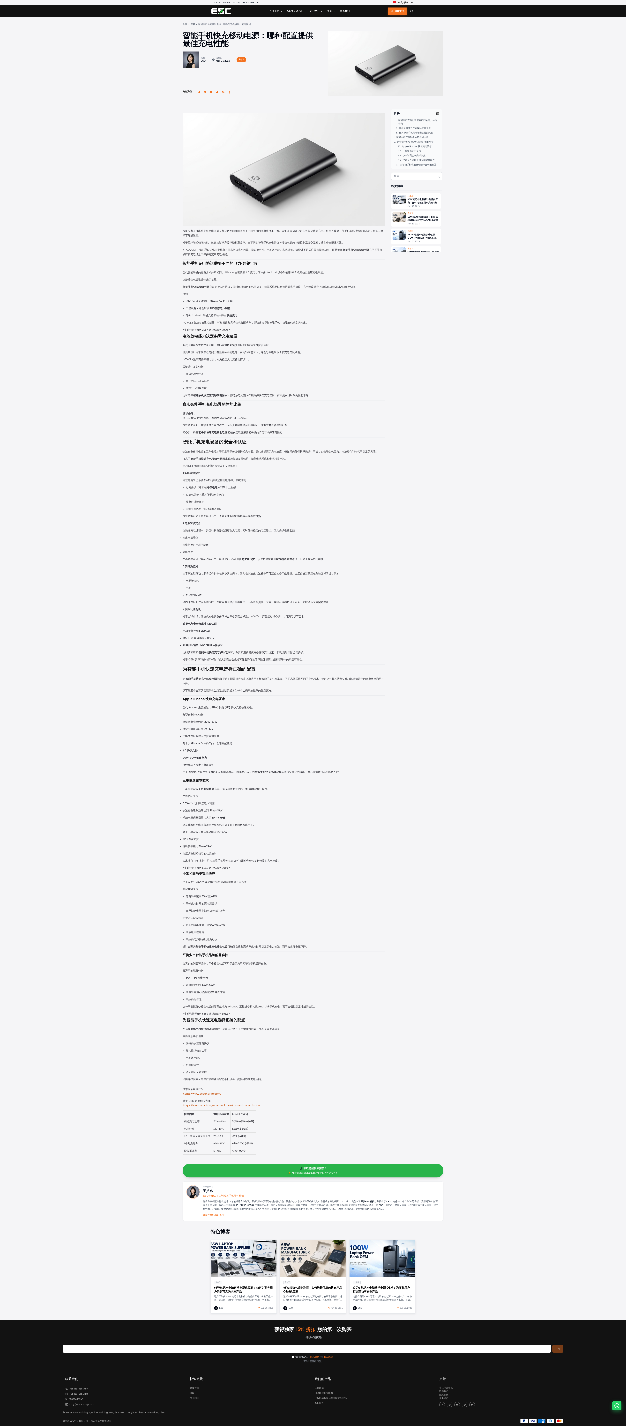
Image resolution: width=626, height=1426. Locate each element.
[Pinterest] (464, 1404)
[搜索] (438, 176)
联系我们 (345, 11)
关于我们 (194, 1398)
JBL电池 (319, 1403)
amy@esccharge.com (247, 3)
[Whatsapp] (616, 1405)
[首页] (221, 11)
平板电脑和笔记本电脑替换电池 (331, 1398)
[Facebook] (442, 1404)
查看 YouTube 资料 (215, 1215)
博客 (192, 24)
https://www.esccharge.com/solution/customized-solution (221, 1105)
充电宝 (241, 60)
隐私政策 (314, 1357)
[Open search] (411, 11)
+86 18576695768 (222, 3)
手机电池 (319, 1388)
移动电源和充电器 (324, 1393)
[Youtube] (457, 1404)
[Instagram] (449, 1404)
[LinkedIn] (472, 1404)
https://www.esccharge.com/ (202, 1094)
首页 (185, 24)
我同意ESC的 (302, 1357)
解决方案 (194, 1388)
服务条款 (328, 1357)
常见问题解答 (446, 1388)
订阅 (558, 1349)
